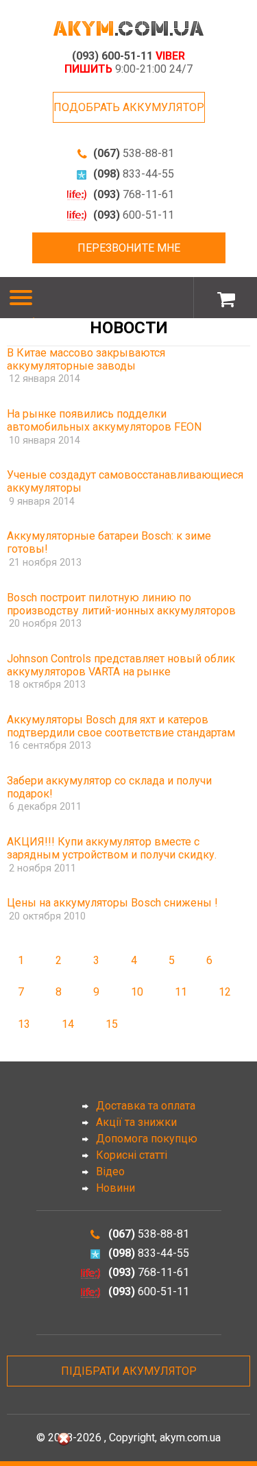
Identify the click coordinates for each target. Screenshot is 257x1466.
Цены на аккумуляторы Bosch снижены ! (112, 902)
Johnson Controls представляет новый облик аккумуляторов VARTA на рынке (121, 665)
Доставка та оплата (145, 1105)
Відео (110, 1171)
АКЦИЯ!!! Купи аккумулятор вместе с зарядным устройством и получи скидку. (112, 848)
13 (24, 1024)
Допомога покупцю (146, 1138)
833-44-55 (133, 173)
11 (181, 991)
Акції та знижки (136, 1122)
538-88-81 (133, 153)
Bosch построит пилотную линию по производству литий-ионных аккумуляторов (121, 604)
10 (137, 991)
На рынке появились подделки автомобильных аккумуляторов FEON (104, 420)
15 (112, 1024)
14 (68, 1024)
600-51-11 (133, 214)
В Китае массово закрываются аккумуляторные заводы (86, 359)
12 (225, 991)
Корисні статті (131, 1155)
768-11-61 (133, 194)
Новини (115, 1187)
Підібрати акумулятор (129, 1371)
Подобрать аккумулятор (128, 107)
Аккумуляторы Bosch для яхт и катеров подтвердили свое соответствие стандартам (121, 726)
